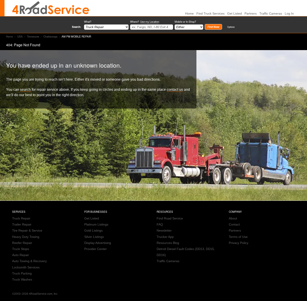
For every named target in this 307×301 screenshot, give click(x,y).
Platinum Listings (96, 224)
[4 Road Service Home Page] (50, 8)
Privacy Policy (238, 243)
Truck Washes (22, 279)
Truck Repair (21, 218)
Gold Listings (93, 230)
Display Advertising (97, 243)
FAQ (160, 224)
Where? (144, 21)
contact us (175, 89)
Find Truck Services (210, 13)
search (25, 89)
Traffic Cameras (270, 13)
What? (87, 21)
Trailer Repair (21, 224)
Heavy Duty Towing (25, 237)
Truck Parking (22, 273)
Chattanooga (50, 36)
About (233, 218)
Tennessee (33, 36)
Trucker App (165, 237)
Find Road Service (170, 218)
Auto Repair (20, 255)
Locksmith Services (26, 267)
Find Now (213, 27)
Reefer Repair (22, 243)
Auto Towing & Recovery (29, 261)
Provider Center (95, 249)
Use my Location (149, 21)
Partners (251, 13)
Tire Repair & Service (27, 230)
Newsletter (164, 230)
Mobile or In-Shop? (185, 21)
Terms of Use (238, 237)
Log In (289, 13)
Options (231, 26)
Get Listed (234, 13)
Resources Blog (168, 243)
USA (20, 36)
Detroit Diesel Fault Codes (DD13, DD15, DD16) (186, 252)
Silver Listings (94, 237)
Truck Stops (20, 249)
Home (9, 36)
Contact (234, 224)
